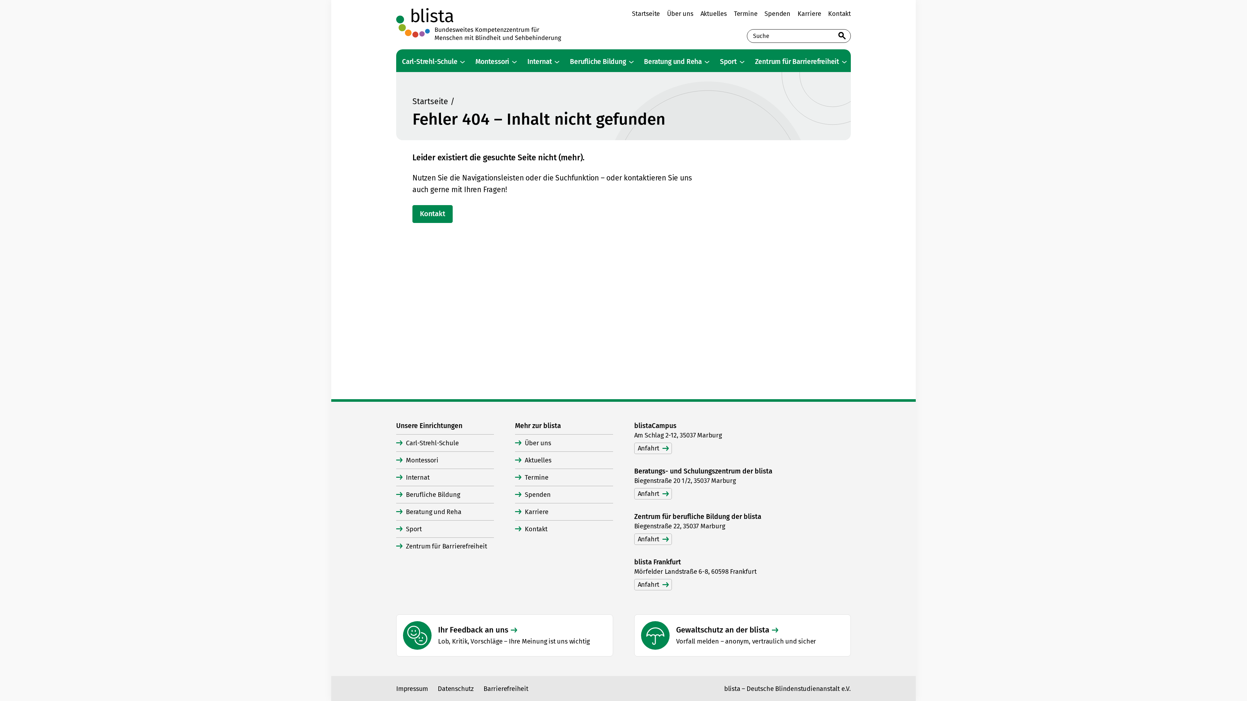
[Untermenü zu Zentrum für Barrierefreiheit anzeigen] (844, 62)
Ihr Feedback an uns (473, 629)
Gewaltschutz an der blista (722, 629)
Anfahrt (649, 448)
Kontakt (432, 213)
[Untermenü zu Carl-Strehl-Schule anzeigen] (462, 62)
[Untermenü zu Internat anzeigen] (557, 62)
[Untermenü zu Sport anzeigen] (742, 62)
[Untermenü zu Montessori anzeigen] (514, 62)
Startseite (430, 101)
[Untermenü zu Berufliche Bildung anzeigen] (631, 62)
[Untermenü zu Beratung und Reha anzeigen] (707, 62)
